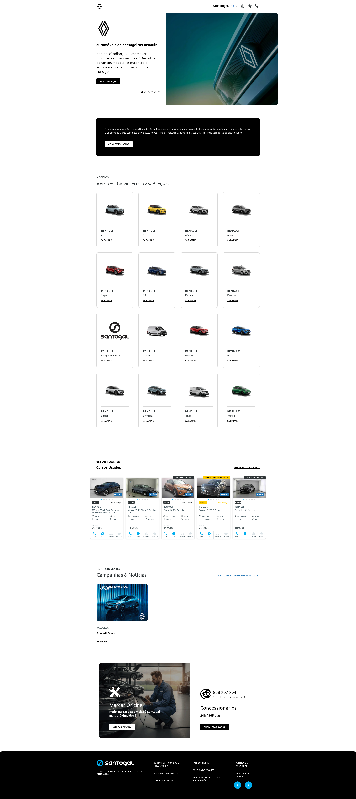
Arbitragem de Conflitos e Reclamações (207, 779)
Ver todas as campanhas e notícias (238, 575)
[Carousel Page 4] (152, 92)
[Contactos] (256, 6)
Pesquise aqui (108, 81)
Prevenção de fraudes (243, 774)
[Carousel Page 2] (145, 92)
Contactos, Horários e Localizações (166, 764)
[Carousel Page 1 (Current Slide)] (142, 92)
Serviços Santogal (164, 780)
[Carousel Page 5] (155, 92)
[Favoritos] (250, 6)
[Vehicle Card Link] (106, 488)
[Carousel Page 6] (159, 92)
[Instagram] (248, 785)
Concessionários (118, 144)
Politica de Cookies (203, 770)
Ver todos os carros (247, 467)
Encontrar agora (214, 727)
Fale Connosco (201, 763)
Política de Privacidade (242, 764)
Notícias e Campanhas (166, 773)
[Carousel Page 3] (149, 92)
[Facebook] (237, 785)
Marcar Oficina (122, 727)
